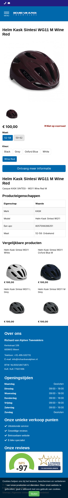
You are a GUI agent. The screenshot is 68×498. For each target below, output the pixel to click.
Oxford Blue (31, 151)
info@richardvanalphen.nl (25, 359)
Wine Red (9, 159)
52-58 (7, 137)
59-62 (19, 137)
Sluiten (34, 493)
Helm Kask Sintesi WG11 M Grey (52, 290)
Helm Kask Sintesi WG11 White (17, 251)
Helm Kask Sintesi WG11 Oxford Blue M (50, 251)
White (46, 151)
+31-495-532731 (22, 355)
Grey (17, 151)
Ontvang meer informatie (34, 168)
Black (7, 151)
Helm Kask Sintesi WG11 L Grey (17, 290)
